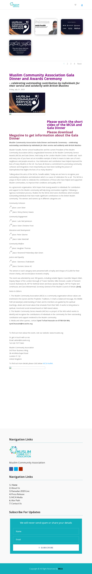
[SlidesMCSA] (20, 34)
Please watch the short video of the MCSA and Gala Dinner (65, 124)
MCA (60, 568)
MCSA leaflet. (48, 363)
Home (14, 485)
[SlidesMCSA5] (46, 34)
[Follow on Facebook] (11, 469)
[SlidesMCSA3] (20, 55)
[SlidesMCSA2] (72, 34)
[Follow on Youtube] (21, 469)
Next (79, 63)
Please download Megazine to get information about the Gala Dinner (43, 135)
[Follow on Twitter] (16, 469)
